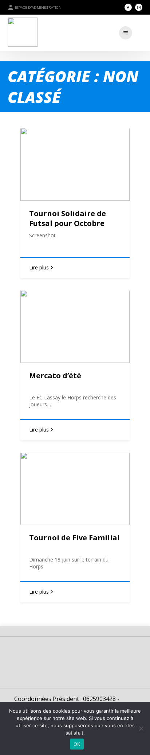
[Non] (141, 728)
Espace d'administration (38, 7)
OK (77, 744)
